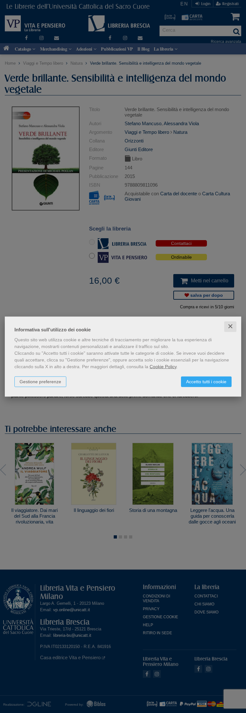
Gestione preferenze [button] (40, 381)
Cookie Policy (163, 366)
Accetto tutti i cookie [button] (206, 381)
